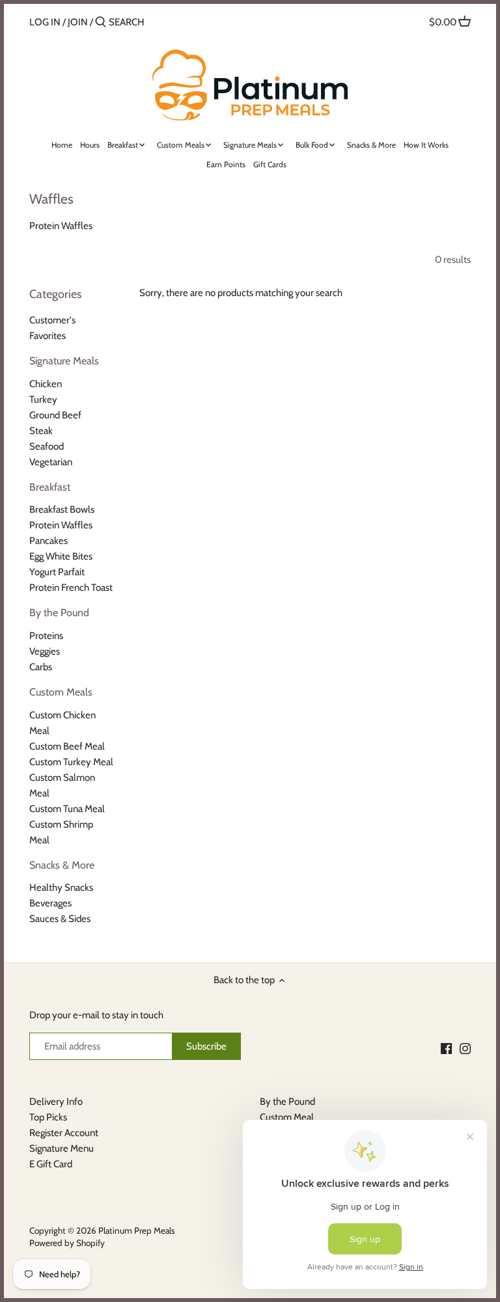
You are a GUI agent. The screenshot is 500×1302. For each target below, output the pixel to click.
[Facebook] (446, 1048)
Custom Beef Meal (67, 746)
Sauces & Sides (59, 919)
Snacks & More (61, 865)
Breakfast (49, 487)
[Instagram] (465, 1048)
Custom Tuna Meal (67, 809)
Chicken (45, 384)
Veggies (44, 651)
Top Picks (48, 1117)
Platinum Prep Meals (136, 1230)
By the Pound (59, 612)
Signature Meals (64, 361)
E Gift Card (50, 1164)
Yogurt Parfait (57, 572)
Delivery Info (56, 1101)
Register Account (63, 1133)
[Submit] (100, 22)
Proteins (46, 636)
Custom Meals (60, 692)
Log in (45, 22)
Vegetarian (50, 462)
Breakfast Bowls (61, 509)
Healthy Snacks (61, 887)
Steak (41, 431)
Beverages (50, 903)
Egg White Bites (60, 556)
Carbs (40, 667)
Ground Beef (55, 415)
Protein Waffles (60, 525)
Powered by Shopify (67, 1243)
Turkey (43, 399)
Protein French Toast (71, 587)
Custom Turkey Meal (71, 762)
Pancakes (48, 541)
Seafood (46, 446)
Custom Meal (287, 1117)
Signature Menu (61, 1148)
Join (78, 22)
